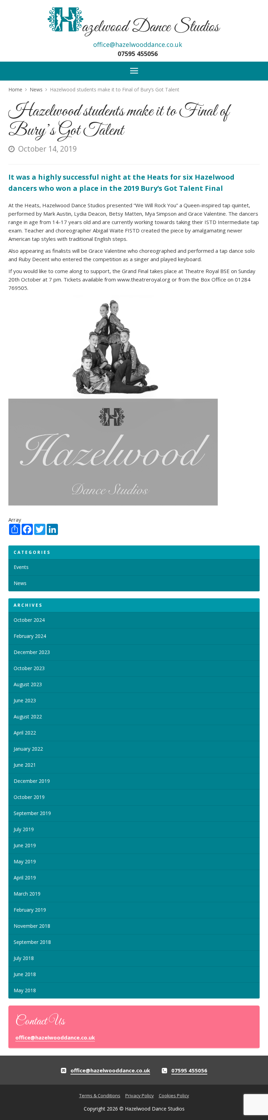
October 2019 (29, 797)
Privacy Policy (139, 1095)
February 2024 (30, 636)
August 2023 (28, 684)
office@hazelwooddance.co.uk (137, 44)
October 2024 (29, 620)
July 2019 (24, 829)
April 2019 (25, 877)
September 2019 (32, 813)
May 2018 (25, 990)
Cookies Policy (174, 1095)
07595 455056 (138, 53)
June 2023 (25, 700)
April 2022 (25, 732)
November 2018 (32, 926)
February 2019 (30, 909)
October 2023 (29, 668)
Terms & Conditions (99, 1095)
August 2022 (28, 716)
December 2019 (32, 781)
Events (21, 567)
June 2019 (25, 845)
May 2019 (25, 861)
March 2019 (27, 893)
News (20, 583)
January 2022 (28, 748)
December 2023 (32, 652)
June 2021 (25, 764)
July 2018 (24, 958)
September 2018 (32, 942)
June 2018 (25, 974)
